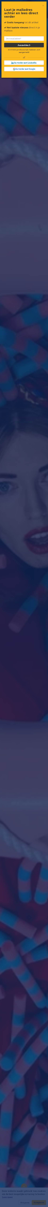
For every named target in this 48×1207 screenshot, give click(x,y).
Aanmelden (23, 45)
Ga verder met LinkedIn (25, 62)
